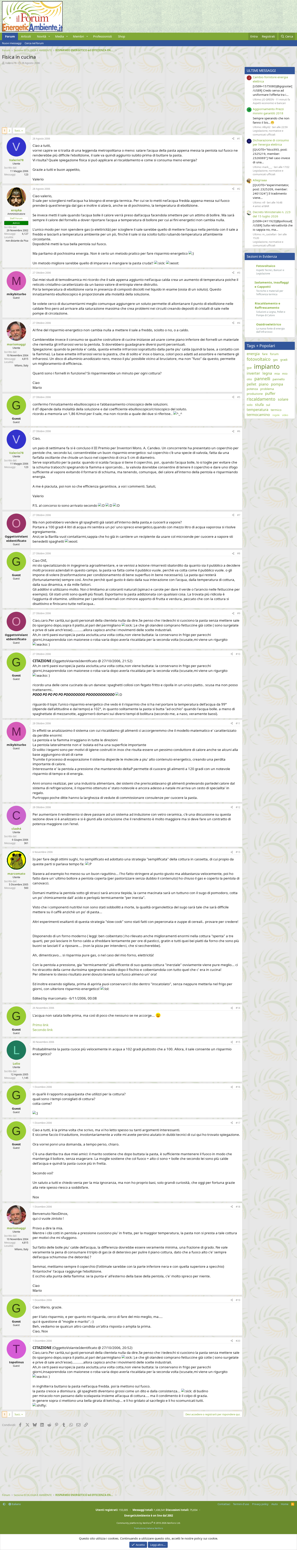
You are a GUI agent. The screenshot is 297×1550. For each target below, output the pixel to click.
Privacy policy (260, 1504)
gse (249, 368)
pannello (279, 379)
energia (253, 353)
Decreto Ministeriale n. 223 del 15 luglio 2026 (272, 214)
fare (265, 354)
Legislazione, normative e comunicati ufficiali (268, 132)
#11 (238, 723)
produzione (255, 394)
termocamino (258, 414)
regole (276, 415)
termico (276, 410)
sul (268, 405)
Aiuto (274, 1504)
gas (275, 360)
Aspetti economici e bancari (269, 103)
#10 (238, 654)
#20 (238, 1341)
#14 (238, 1008)
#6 (238, 431)
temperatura (257, 409)
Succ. (18, 130)
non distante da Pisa (17, 240)
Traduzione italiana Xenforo (148, 1528)
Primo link (40, 1025)
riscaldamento (261, 399)
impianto (267, 366)
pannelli (262, 379)
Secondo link (43, 1029)
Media (59, 36)
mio (285, 373)
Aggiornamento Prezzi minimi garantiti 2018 (268, 111)
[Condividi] (233, 139)
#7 (238, 515)
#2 (238, 189)
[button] (49, 36)
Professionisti (102, 36)
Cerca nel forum (34, 43)
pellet (251, 384)
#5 (238, 397)
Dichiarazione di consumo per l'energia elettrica (271, 142)
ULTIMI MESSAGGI (261, 70)
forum (274, 354)
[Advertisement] (121, 95)
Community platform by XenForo (149, 1522)
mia (277, 373)
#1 (238, 138)
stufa (259, 404)
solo (250, 405)
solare (283, 399)
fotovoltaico (259, 359)
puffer (270, 393)
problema (267, 389)
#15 (238, 1042)
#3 (238, 272)
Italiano (16, 1504)
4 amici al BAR (261, 206)
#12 (238, 807)
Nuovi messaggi (11, 43)
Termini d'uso (241, 1504)
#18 (238, 1206)
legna (267, 373)
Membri (78, 36)
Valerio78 (10, 63)
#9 (238, 613)
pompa (277, 384)
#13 (238, 852)
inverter (253, 373)
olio (249, 379)
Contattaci (224, 1504)
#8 (238, 553)
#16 (238, 1087)
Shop (121, 36)
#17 (238, 1123)
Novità (41, 36)
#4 (238, 323)
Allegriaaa (260, 180)
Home (284, 1504)
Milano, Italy (21, 365)
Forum (10, 36)
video (285, 415)
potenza (252, 389)
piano (264, 384)
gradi (284, 360)
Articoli (26, 36)
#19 (238, 1300)
